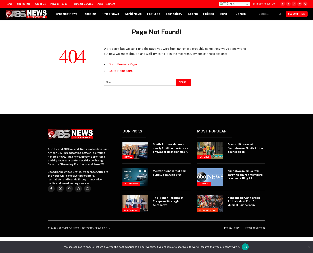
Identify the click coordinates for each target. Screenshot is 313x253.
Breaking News (67, 14)
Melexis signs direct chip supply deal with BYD (170, 172)
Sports (193, 14)
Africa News (110, 14)
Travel (128, 157)
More (223, 14)
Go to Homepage (120, 71)
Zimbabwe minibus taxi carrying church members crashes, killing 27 (245, 174)
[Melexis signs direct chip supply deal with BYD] (135, 176)
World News (133, 14)
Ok (245, 246)
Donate (240, 14)
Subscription (296, 14)
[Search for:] (140, 82)
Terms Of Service (82, 4)
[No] (308, 247)
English (231, 3)
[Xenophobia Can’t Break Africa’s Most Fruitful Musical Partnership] (210, 203)
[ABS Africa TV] (26, 14)
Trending (89, 14)
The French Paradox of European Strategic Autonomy (168, 201)
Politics (208, 14)
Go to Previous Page (122, 64)
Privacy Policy (58, 4)
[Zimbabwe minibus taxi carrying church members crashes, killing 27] (210, 176)
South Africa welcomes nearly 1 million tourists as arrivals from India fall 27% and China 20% (171, 148)
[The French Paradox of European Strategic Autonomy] (135, 203)
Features (153, 14)
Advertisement (106, 4)
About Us (40, 4)
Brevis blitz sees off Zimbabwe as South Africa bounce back (245, 148)
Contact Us (23, 4)
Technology (174, 14)
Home (8, 4)
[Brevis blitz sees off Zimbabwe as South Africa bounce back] (210, 150)
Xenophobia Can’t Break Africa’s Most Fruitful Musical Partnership (244, 201)
